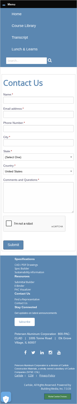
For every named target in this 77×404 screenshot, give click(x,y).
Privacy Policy (47, 375)
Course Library (24, 26)
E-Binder (19, 286)
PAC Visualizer (23, 289)
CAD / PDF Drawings (26, 265)
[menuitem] (38, 14)
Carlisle (19, 375)
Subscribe (24, 322)
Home (17, 14)
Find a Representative (27, 299)
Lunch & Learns (25, 49)
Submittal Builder (24, 282)
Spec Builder (22, 268)
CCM (30, 375)
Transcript (20, 37)
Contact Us (21, 303)
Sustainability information (29, 272)
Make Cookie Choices (57, 396)
